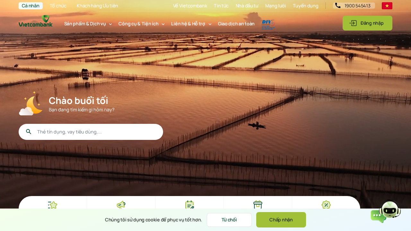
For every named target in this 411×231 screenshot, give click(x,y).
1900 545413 (358, 6)
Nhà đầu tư (247, 6)
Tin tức (221, 6)
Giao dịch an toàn (236, 24)
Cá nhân (30, 6)
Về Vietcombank (190, 6)
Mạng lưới (275, 6)
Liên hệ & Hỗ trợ (188, 24)
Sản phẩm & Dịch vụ (85, 24)
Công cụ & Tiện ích (138, 24)
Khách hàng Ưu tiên (97, 6)
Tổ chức (58, 6)
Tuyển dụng (305, 6)
